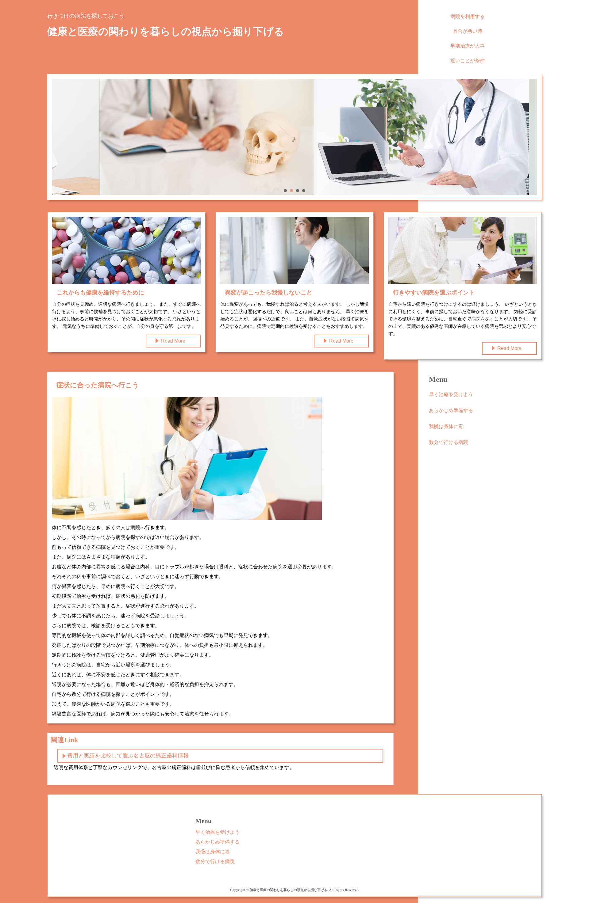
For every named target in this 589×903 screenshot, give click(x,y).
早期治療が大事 (467, 45)
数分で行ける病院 (448, 442)
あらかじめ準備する (451, 410)
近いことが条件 (467, 60)
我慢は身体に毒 (446, 426)
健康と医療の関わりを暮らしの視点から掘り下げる (165, 31)
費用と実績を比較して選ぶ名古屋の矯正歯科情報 (128, 756)
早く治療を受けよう (451, 394)
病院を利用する (467, 16)
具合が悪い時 (467, 31)
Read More (173, 340)
